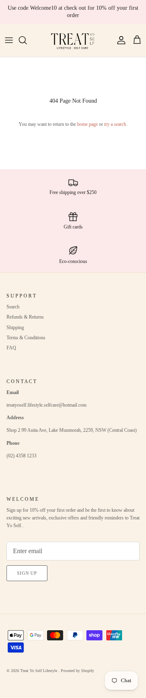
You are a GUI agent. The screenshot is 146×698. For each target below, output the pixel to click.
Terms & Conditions (25, 337)
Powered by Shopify (77, 670)
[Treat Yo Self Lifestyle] (73, 40)
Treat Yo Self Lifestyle (39, 670)
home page (87, 124)
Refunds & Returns (25, 317)
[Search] (27, 40)
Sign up (27, 573)
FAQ (11, 348)
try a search (115, 124)
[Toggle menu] (9, 40)
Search (12, 307)
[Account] (119, 40)
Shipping (15, 327)
